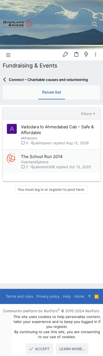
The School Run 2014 (42, 156)
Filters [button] (86, 114)
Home (79, 296)
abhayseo (29, 138)
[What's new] (86, 54)
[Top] (89, 296)
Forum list (51, 92)
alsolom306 (45, 167)
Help (67, 296)
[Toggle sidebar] (95, 54)
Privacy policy (48, 296)
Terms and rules (19, 296)
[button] (8, 54)
